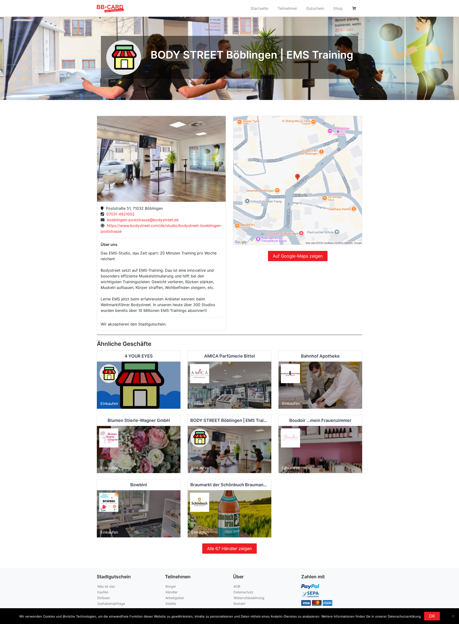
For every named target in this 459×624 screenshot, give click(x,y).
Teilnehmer (287, 8)
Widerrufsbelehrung (249, 598)
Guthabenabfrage (111, 604)
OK (432, 615)
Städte (170, 604)
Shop (338, 8)
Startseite (259, 8)
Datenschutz (243, 592)
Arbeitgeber (174, 598)
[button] (106, 159)
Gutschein (315, 8)
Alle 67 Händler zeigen (229, 548)
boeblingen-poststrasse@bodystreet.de (141, 219)
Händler (171, 592)
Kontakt (240, 604)
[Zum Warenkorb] (355, 8)
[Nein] (453, 616)
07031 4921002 (119, 214)
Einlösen (103, 598)
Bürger (170, 586)
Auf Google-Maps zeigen (298, 256)
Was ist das (106, 586)
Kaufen (102, 592)
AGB (237, 586)
